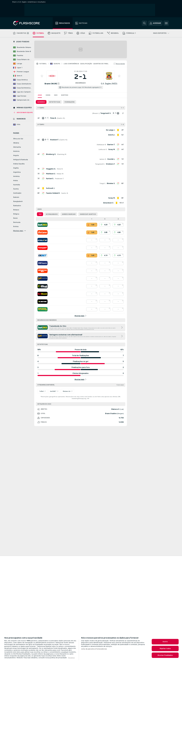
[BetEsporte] (42, 263)
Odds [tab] (48, 95)
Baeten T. (111, 145)
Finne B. (60, 169)
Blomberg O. (51, 154)
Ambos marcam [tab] (68, 214)
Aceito (165, 642)
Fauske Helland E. (53, 193)
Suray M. (111, 149)
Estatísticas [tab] (54, 102)
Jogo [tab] (40, 95)
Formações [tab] (69, 102)
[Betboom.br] (42, 294)
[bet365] (42, 225)
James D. (102, 159)
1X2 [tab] (40, 214)
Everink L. (111, 159)
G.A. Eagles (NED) (109, 83)
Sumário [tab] (41, 102)
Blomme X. (111, 183)
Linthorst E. (102, 149)
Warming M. (61, 154)
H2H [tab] (55, 95)
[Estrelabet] (42, 240)
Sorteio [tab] (64, 95)
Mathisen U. (51, 174)
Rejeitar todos (165, 648)
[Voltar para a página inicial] (28, 23)
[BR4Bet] (42, 286)
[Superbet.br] (42, 248)
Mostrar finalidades (165, 655)
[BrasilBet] (42, 309)
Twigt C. (103, 183)
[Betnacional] (42, 278)
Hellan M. (60, 174)
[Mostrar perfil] (52, 76)
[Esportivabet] (42, 271)
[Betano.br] (42, 232)
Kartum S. (50, 178)
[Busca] (144, 23)
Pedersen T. (59, 178)
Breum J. (96, 113)
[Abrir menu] (166, 23)
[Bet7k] (42, 301)
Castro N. (60, 118)
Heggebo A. (51, 169)
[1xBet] (42, 255)
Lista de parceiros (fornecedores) (94, 649)
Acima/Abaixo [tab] (52, 214)
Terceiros (71, 658)
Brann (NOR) (50, 83)
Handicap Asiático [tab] (88, 214)
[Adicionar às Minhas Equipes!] (42, 76)
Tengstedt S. (100, 164)
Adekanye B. (101, 145)
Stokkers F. (110, 164)
